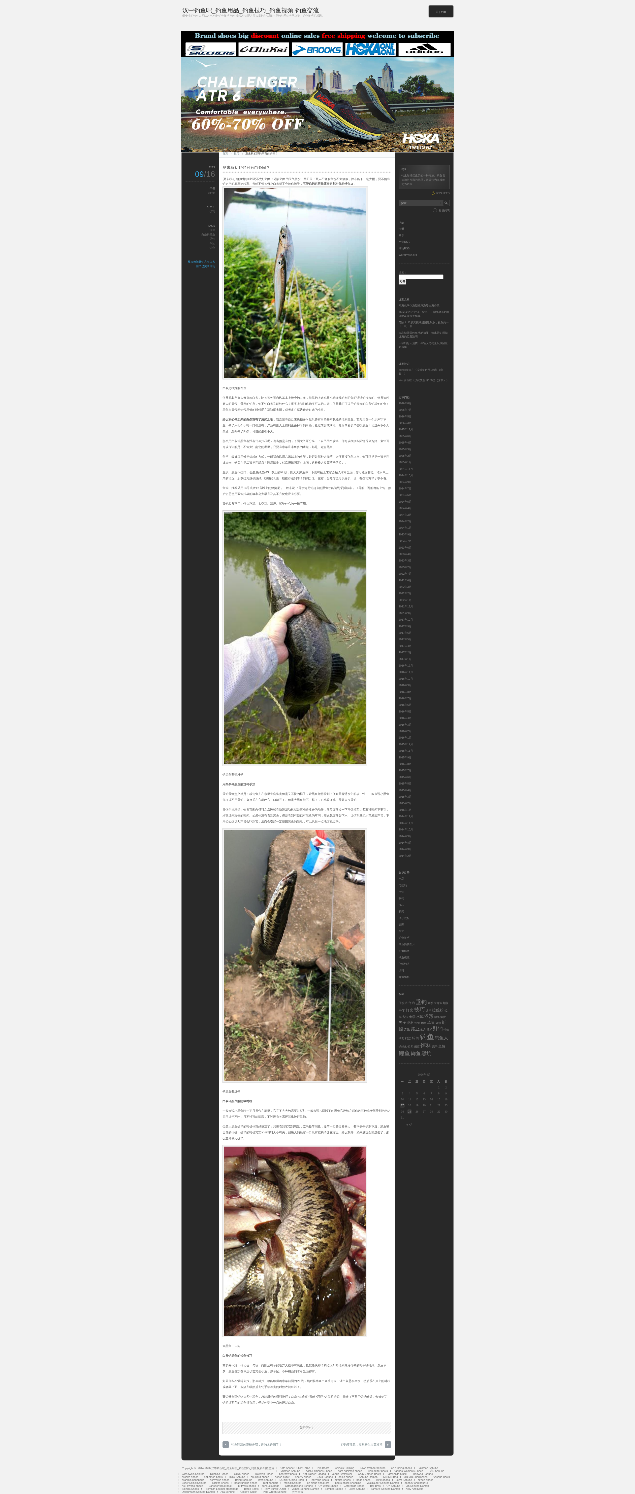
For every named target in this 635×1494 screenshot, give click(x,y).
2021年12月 (406, 606)
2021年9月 (405, 613)
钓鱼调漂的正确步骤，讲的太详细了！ (256, 1444)
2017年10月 (406, 619)
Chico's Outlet (248, 1491)
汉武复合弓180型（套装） (430, 380)
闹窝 (417, 1046)
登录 (401, 235)
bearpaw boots (288, 1473)
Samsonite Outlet (397, 1473)
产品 (401, 878)
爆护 (443, 1016)
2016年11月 (406, 672)
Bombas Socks (334, 1488)
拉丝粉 (438, 1010)
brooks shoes (190, 1476)
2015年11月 (406, 750)
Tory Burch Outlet (275, 1488)
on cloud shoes (260, 1476)
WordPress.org (408, 254)
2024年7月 (405, 488)
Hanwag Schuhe (423, 1473)
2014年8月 (405, 842)
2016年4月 (405, 717)
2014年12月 (406, 816)
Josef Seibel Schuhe (194, 1482)
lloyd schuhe (265, 1479)
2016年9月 (405, 685)
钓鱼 (427, 1037)
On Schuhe (393, 1485)
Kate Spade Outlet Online (295, 1467)
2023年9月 (405, 534)
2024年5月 (405, 501)
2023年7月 (405, 540)
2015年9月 (405, 757)
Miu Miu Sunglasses (416, 1476)
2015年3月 (405, 796)
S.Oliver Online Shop (291, 1479)
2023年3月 (405, 560)
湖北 (437, 1016)
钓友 (401, 1038)
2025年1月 (405, 462)
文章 (404, 241)
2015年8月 (405, 763)
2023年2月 (405, 567)
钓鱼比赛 (404, 950)
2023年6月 (405, 547)
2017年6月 (405, 632)
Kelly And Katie (414, 1488)
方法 (405, 1017)
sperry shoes (303, 1476)
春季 (412, 1017)
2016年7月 (405, 698)
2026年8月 (405, 403)
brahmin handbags (193, 1479)
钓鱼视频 (404, 957)
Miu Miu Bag (390, 1476)
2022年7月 (405, 573)
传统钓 (403, 885)
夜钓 (401, 898)
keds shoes (363, 1479)
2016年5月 (405, 711)
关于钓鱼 (441, 11)
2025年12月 (406, 429)
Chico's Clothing (344, 1467)
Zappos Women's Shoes (408, 1470)
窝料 (410, 1023)
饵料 (401, 970)
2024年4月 (405, 508)
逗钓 (212, 238)
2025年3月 (405, 449)
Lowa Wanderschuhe (372, 1467)
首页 (225, 153)
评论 (404, 248)
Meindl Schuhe (292, 1482)
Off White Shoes (328, 1485)
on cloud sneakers (318, 1482)
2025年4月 (405, 442)
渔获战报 (404, 918)
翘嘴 (423, 1022)
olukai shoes (241, 1473)
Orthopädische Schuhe (299, 1485)
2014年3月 (405, 849)
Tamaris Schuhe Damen (385, 1488)
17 (402, 1105)
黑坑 (426, 1053)
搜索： (403, 272)
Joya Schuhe (325, 1476)
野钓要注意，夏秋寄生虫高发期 (361, 1444)
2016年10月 (406, 678)
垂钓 (421, 1002)
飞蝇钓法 (404, 963)
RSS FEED (443, 193)
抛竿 (428, 1010)
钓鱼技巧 (404, 937)
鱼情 (441, 1046)
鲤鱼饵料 (404, 976)
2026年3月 (405, 422)
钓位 (446, 1029)
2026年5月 (405, 416)
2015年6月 (405, 777)
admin (211, 192)
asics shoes (346, 1476)
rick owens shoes (192, 1485)
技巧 (236, 153)
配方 (423, 1029)
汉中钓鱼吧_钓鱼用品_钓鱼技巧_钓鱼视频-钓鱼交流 (250, 10)
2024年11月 (406, 468)
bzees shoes (425, 1479)
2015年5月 (405, 783)
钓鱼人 (441, 1037)
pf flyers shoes (247, 1485)
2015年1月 (405, 809)
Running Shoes (219, 1473)
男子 (403, 1022)
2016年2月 (405, 731)
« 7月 (409, 1124)
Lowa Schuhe (404, 1479)
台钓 (401, 891)
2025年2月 (405, 455)
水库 (420, 1017)
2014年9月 (405, 836)
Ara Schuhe (228, 1491)
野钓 (438, 1028)
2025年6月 (405, 436)
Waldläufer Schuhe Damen (383, 1482)
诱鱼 (407, 1029)
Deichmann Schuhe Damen (198, 1491)
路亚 (401, 931)
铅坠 (212, 243)
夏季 (430, 1003)
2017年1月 (405, 659)
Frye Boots (322, 1467)
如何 (446, 1003)
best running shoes (245, 1482)
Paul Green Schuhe (274, 1491)
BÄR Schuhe (436, 1470)
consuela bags (270, 1485)
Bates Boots (251, 1488)
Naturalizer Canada (314, 1473)
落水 (438, 1022)
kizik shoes (383, 1479)
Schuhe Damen (368, 1476)
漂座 (212, 229)
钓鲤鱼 (403, 1046)
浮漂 (428, 1016)
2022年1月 (405, 599)
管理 (401, 924)
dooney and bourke (416, 1482)
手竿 (402, 1010)
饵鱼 (212, 247)
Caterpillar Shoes (354, 1485)
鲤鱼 (404, 1053)
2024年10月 (406, 475)
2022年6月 (405, 580)
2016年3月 (405, 724)
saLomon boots (213, 1476)
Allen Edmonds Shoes (319, 1470)
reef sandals (270, 1482)
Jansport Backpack (220, 1485)
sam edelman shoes (350, 1470)
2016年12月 (406, 665)
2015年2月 (405, 803)
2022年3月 (405, 586)
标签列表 (444, 210)
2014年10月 (406, 829)
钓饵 (415, 1038)
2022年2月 (405, 593)
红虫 (417, 1022)
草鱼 (431, 1022)
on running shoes (401, 1467)
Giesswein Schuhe (193, 1473)
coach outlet (282, 1476)
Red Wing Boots (319, 1479)
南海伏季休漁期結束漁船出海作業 (419, 305)
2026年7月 (405, 409)
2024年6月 (405, 494)
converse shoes (219, 1479)
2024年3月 (405, 514)
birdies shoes (343, 1479)
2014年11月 (406, 823)
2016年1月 (405, 737)
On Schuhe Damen (417, 1485)
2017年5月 (405, 639)
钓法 (408, 1038)
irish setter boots (378, 1470)
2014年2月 (405, 855)
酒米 (429, 1029)
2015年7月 (405, 770)
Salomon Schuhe (428, 1467)
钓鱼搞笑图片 (407, 944)
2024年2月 (405, 521)
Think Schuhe (236, 1476)
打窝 (409, 1010)
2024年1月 (405, 527)
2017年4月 (405, 645)
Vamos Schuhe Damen (305, 1488)
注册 (401, 228)
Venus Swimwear (342, 1473)
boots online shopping (348, 1482)
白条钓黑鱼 (208, 234)
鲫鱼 (416, 1053)
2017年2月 (405, 652)
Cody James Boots (369, 1473)
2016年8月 (405, 691)
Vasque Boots (441, 1476)
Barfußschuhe (243, 1479)
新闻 (401, 911)
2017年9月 (405, 626)
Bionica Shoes (190, 1488)
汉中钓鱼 (297, 1492)
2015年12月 (406, 744)
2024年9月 (405, 482)
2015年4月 (405, 790)
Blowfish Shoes (264, 1473)
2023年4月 (405, 554)
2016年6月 (405, 704)
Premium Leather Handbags (221, 1488)
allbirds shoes (220, 1482)
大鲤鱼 (438, 1003)
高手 (435, 1046)
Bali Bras (375, 1485)
